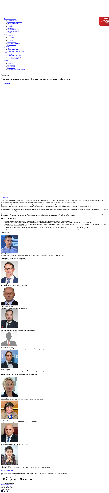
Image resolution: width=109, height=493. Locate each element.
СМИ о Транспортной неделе (16, 69)
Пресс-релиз (6, 83)
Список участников (13, 29)
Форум (6, 34)
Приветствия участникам (14, 22)
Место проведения (12, 23)
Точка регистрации (13, 25)
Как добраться (11, 26)
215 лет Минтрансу (13, 31)
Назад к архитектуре (7, 470)
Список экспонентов (13, 43)
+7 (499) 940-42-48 (6, 486)
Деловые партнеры (13, 49)
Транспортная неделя (10, 19)
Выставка (7, 39)
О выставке (10, 40)
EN (2, 72)
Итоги (6, 60)
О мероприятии (12, 20)
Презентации (11, 68)
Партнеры (7, 48)
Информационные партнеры (15, 51)
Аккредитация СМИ (13, 58)
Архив (9, 32)
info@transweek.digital (7, 484)
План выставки (11, 42)
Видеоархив (11, 65)
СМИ (5, 52)
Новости (10, 54)
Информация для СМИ (14, 55)
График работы (11, 45)
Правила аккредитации (14, 57)
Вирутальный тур (12, 66)
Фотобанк (10, 63)
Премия (6, 46)
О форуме (10, 35)
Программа (10, 37)
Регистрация (11, 28)
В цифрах (10, 62)
